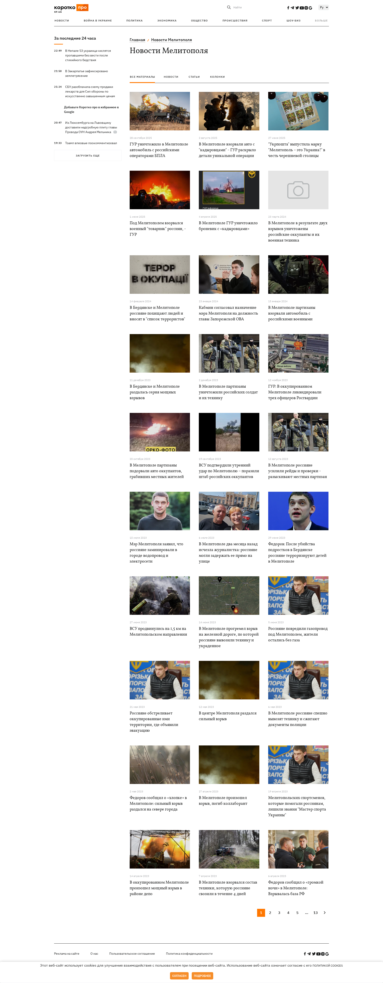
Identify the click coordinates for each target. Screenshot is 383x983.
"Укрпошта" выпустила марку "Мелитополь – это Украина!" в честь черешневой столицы (296, 150)
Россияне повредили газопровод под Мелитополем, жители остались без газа (298, 634)
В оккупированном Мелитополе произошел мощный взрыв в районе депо (159, 888)
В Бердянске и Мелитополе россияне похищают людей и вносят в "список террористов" (157, 313)
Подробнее (202, 976)
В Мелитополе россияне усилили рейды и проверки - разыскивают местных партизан (297, 471)
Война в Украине (98, 20)
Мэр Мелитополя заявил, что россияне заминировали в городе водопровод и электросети (156, 553)
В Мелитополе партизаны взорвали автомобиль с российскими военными (291, 313)
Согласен (179, 976)
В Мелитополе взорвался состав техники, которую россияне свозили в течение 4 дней (228, 888)
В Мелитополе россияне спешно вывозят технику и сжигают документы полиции (297, 719)
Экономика (167, 20)
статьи (194, 76)
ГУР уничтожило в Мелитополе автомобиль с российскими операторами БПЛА (159, 150)
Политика (134, 20)
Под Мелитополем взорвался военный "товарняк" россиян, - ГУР (158, 229)
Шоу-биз (294, 20)
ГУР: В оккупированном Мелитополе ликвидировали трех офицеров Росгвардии (294, 392)
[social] (288, 8)
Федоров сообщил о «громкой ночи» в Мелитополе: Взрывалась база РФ (295, 888)
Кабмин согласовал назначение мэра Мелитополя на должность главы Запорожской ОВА (228, 313)
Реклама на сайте (66, 954)
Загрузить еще (88, 155)
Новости (62, 20)
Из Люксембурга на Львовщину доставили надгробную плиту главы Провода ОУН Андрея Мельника (91, 127)
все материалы (142, 76)
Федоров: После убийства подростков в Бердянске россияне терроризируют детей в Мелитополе (297, 553)
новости (171, 76)
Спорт (267, 20)
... (306, 912)
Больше (321, 20)
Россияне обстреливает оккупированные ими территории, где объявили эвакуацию (154, 722)
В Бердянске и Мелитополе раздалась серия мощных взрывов (155, 392)
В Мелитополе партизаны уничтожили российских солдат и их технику (228, 392)
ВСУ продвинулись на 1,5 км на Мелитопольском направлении (158, 631)
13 (315, 912)
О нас (94, 954)
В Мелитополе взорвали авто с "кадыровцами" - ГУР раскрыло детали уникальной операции (227, 150)
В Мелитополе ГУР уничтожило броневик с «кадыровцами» (228, 226)
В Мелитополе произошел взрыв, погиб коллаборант (223, 801)
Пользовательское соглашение (132, 954)
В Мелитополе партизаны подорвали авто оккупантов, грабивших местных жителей (157, 471)
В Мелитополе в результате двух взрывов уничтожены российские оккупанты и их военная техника (297, 232)
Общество (199, 20)
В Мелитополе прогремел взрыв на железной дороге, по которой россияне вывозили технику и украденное (229, 637)
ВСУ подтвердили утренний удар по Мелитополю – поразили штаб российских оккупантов (229, 471)
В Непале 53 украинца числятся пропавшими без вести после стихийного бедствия (88, 55)
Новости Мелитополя (171, 39)
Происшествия (235, 20)
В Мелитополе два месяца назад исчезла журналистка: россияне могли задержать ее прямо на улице (228, 553)
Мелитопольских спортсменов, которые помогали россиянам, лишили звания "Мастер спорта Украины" (297, 806)
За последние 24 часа (75, 38)
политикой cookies (328, 965)
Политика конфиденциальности (189, 954)
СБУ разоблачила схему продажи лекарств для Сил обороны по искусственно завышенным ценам (90, 91)
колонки (217, 76)
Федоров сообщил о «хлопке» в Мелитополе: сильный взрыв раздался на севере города (158, 803)
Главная (137, 39)
